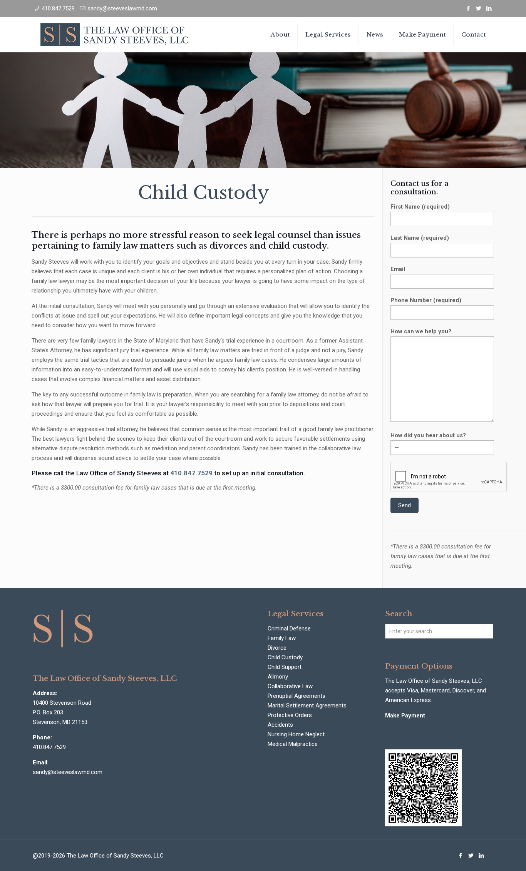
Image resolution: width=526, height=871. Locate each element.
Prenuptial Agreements (296, 695)
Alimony (278, 676)
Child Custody (285, 657)
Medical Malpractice (293, 744)
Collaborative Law (290, 686)
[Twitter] (479, 8)
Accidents (280, 724)
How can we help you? (420, 331)
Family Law (282, 638)
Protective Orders (290, 715)
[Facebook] (468, 8)
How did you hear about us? (428, 435)
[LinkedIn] (489, 8)
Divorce (277, 647)
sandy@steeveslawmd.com (122, 8)
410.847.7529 (58, 8)
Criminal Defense (289, 628)
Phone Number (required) (425, 300)
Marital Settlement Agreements (307, 705)
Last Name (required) (419, 237)
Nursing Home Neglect (296, 734)
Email (397, 269)
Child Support (285, 667)
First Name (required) (420, 206)
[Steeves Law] (114, 34)
